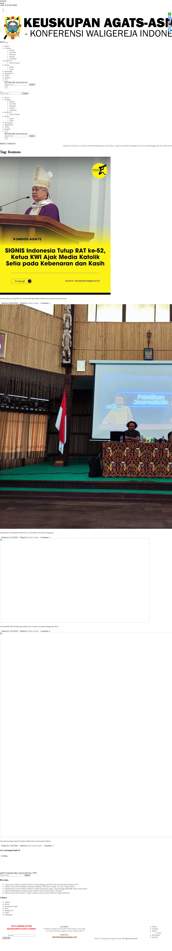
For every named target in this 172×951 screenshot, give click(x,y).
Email (10, 935)
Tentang (8, 48)
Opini (11, 69)
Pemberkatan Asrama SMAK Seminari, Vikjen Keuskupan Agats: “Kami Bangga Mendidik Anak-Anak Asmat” (46, 889)
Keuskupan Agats (11, 906)
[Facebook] (170, 18)
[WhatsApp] (170, 14)
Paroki (11, 50)
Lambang (12, 59)
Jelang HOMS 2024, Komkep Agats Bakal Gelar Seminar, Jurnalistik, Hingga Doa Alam (29, 626)
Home (7, 46)
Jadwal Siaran (14, 63)
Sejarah (12, 57)
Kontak (7, 78)
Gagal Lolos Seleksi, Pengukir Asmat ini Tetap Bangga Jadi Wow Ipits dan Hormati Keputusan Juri (121, 146)
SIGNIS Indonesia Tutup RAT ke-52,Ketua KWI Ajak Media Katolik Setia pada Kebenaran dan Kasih (33, 298)
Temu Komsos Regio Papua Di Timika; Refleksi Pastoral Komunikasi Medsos (25, 841)
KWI (6, 908)
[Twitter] (170, 30)
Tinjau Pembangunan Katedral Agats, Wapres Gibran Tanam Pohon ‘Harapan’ (34, 891)
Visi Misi (12, 52)
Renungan (8, 71)
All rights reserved (129, 939)
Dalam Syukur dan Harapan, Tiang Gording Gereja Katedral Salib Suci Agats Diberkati (37, 893)
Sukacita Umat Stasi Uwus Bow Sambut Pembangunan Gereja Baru (58, 146)
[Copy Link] (170, 22)
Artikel (7, 902)
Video (7, 76)
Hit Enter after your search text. (16, 82)
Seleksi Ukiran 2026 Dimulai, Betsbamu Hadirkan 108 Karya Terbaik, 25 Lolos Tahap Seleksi (40, 887)
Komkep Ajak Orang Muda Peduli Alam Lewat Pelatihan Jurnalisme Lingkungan (27, 533)
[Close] (6, 87)
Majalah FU (9, 73)
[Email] (170, 26)
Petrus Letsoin (33, 303)
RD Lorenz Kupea (35, 846)
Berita (7, 65)
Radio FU (8, 61)
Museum (12, 54)
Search (25, 93)
